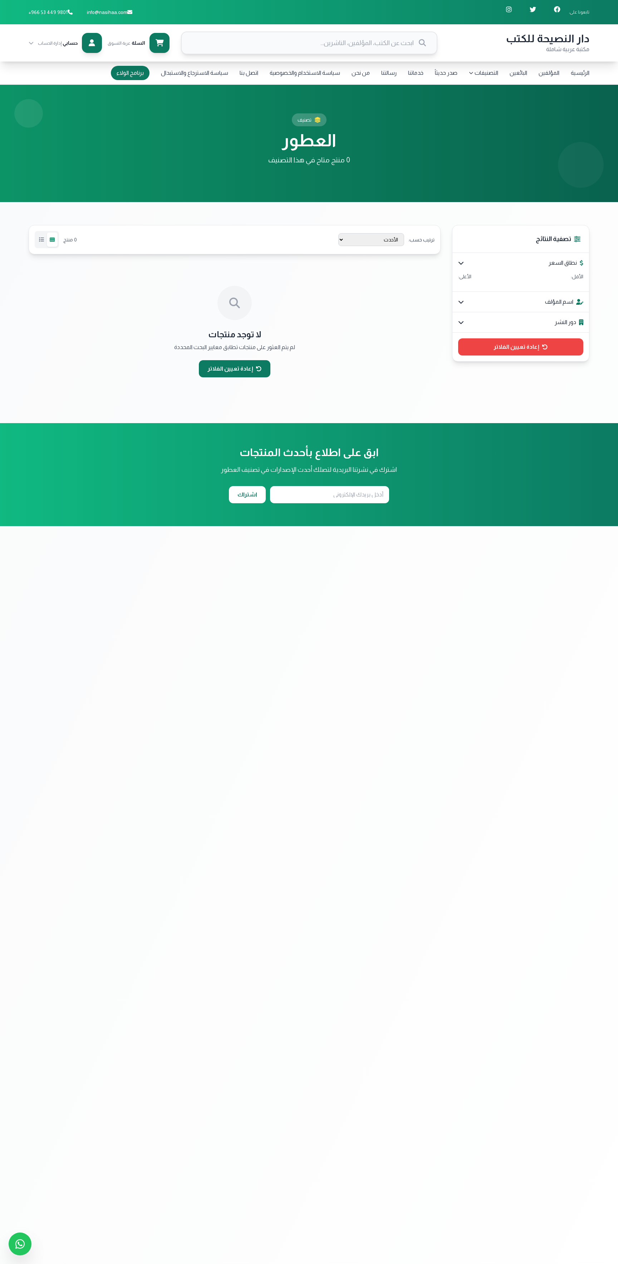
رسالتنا (389, 73)
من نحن (361, 73)
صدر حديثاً (446, 73)
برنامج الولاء (130, 73)
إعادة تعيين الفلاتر (516, 347)
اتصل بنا (249, 73)
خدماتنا (415, 73)
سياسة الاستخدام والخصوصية (305, 73)
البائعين (518, 73)
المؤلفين (549, 73)
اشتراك (247, 494)
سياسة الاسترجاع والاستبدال (194, 73)
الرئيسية (580, 73)
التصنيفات (486, 73)
